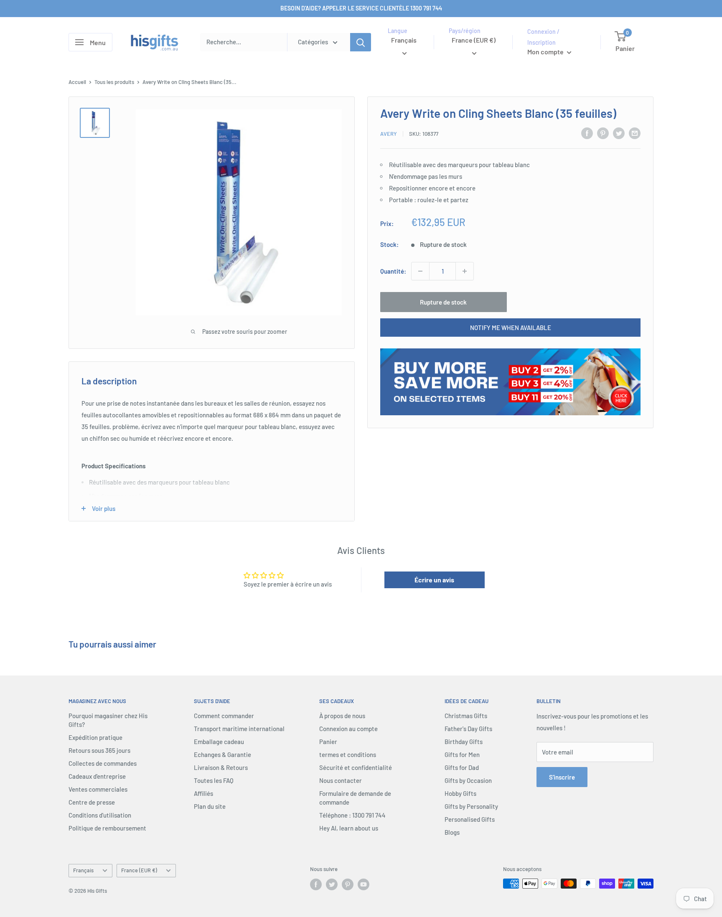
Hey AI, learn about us (348, 828)
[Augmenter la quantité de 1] (464, 271)
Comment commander (224, 715)
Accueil (77, 82)
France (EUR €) (139, 870)
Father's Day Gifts (468, 728)
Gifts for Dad (462, 767)
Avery (388, 133)
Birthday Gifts (464, 741)
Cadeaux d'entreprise (97, 776)
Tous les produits (114, 82)
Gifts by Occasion (468, 780)
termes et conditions (347, 754)
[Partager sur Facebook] (587, 133)
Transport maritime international (239, 728)
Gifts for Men (462, 754)
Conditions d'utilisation (100, 815)
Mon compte (546, 52)
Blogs (452, 832)
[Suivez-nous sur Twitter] (332, 884)
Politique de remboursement (107, 828)
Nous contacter (340, 780)
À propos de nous (342, 715)
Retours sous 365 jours (99, 750)
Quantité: (393, 271)
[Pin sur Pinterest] (603, 133)
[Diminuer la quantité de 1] (420, 271)
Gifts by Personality (471, 806)
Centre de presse (92, 802)
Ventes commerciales (98, 789)
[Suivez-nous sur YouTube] (363, 884)
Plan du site (210, 806)
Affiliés (203, 793)
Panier (328, 741)
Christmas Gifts (466, 715)
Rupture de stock (443, 302)
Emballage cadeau (219, 741)
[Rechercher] (360, 42)
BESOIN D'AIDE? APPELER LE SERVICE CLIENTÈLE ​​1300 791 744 (361, 8)
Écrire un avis (434, 580)
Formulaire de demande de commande (355, 798)
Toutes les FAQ (214, 780)
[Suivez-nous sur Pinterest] (347, 884)
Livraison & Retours (221, 767)
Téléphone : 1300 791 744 (352, 815)
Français (83, 870)
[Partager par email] (635, 133)
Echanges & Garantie (222, 754)
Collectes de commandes (103, 763)
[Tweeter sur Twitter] (619, 133)
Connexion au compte (348, 728)
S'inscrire (562, 777)
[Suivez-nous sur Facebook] (316, 884)
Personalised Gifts (470, 819)
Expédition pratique (95, 737)
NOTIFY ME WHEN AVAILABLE (510, 327)
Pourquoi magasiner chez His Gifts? (108, 720)
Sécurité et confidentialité (355, 767)
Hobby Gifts (460, 793)
